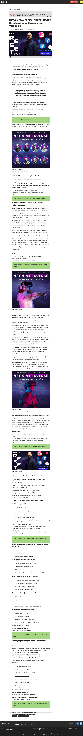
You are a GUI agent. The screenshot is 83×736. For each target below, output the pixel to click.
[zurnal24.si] (4, 2)
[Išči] (79, 2)
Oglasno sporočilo (18, 29)
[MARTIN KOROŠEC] (31, 149)
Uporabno (16, 9)
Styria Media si (79, 728)
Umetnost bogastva (20, 679)
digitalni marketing (16, 714)
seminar (32, 714)
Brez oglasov (74, 1)
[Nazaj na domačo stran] (10, 9)
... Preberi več (60, 734)
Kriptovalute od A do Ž (20, 682)
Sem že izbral (49, 16)
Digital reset (24, 712)
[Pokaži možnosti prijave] (81, 2)
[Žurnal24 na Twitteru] (81, 723)
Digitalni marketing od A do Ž (22, 676)
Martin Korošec (32, 712)
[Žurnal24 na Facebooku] (78, 723)
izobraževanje (26, 714)
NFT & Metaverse (16, 712)
